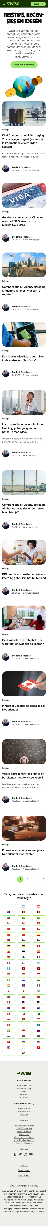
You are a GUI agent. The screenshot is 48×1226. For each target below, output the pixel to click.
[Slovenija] (39, 1030)
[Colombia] (39, 934)
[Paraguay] (39, 1019)
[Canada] (24, 923)
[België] (24, 912)
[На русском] (24, 1025)
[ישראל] (24, 980)
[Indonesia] (39, 974)
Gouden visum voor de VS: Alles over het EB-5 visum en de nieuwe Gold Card (22, 221)
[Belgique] (39, 912)
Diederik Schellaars (22, 167)
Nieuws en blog (24, 1088)
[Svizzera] (39, 923)
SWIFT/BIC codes (24, 1128)
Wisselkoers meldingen (24, 1137)
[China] (24, 934)
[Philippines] (24, 1013)
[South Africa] (24, 1053)
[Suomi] (24, 957)
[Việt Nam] (39, 1047)
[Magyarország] (24, 974)
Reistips (5, 129)
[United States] (39, 1042)
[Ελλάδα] (39, 963)
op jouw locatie (37, 1211)
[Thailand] (24, 1036)
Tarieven (24, 1114)
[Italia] (39, 985)
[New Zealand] (39, 1008)
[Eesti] (24, 951)
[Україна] (24, 1042)
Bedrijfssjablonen (23, 1143)
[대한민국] (39, 991)
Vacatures (24, 1094)
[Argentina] (24, 906)
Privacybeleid (24, 1170)
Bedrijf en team (24, 1085)
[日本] (24, 991)
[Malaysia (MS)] (24, 1002)
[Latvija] (24, 996)
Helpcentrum (24, 1108)
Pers (24, 1091)
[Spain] (39, 951)
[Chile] (39, 929)
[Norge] (24, 1008)
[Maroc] (39, 996)
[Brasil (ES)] (24, 917)
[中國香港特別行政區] (39, 968)
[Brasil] (39, 917)
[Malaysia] (39, 1002)
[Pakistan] (39, 1013)
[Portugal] (24, 1019)
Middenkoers (24, 1111)
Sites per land (24, 1175)
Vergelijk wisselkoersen (24, 1140)
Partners (24, 1097)
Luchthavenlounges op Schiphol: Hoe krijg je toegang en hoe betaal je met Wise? (23, 428)
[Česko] (39, 940)
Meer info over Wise (24, 64)
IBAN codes (24, 1134)
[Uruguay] (24, 1047)
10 (42, 879)
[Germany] (24, 946)
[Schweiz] (24, 929)
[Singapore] (24, 1030)
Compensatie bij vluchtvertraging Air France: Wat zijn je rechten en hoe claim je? (24, 508)
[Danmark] (39, 946)
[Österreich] (39, 906)
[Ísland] (24, 985)
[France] (39, 957)
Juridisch (24, 1165)
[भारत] (39, 980)
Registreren (38, 4)
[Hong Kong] (24, 968)
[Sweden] (39, 1025)
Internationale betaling (24, 1125)
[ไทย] (39, 1036)
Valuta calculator (24, 1131)
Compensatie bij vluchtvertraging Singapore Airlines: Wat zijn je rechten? (24, 290)
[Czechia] (24, 940)
